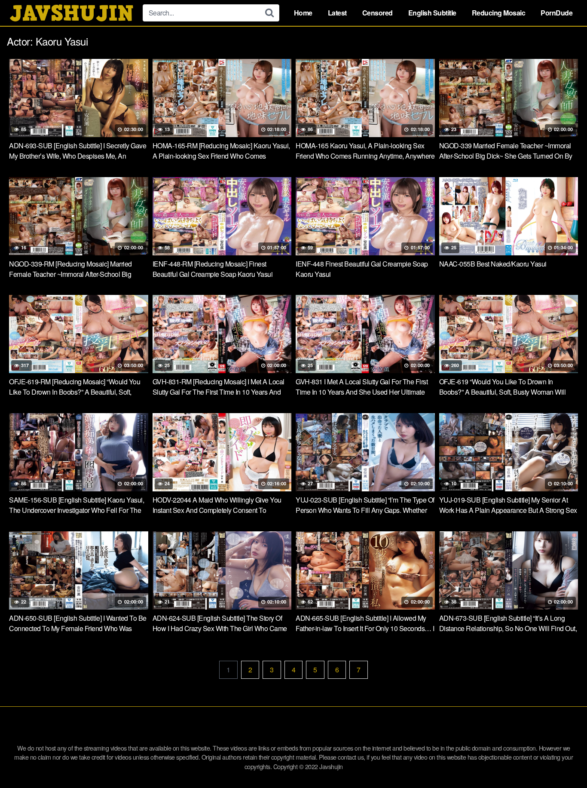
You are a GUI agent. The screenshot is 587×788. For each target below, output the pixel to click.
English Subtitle (432, 13)
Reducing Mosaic (499, 13)
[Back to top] (563, 760)
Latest (337, 13)
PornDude (556, 13)
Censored (377, 13)
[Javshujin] (71, 13)
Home (303, 13)
